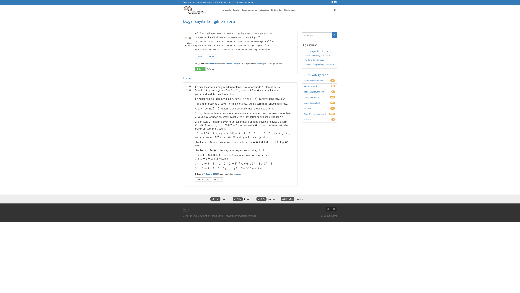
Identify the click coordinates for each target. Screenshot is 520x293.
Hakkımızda (289, 10)
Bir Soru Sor (276, 10)
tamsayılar (211, 56)
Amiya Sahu (217, 215)
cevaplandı (237, 174)
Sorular (236, 10)
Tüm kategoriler (316, 75)
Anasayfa (226, 10)
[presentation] (198, 33)
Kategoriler (264, 10)
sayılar (200, 56)
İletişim (186, 209)
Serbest (211, 64)
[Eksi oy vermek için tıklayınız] (185, 37)
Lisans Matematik (312, 97)
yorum (211, 69)
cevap (201, 69)
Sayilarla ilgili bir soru (314, 60)
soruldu (260, 64)
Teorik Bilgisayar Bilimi (314, 91)
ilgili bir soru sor (204, 179)
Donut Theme (190, 215)
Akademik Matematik (313, 80)
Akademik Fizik (310, 86)
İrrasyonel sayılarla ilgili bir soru (319, 64)
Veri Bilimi (308, 108)
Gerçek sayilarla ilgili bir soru (318, 51)
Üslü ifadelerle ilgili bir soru (317, 55)
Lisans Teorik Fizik (312, 103)
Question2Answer (247, 215)
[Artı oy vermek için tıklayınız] (185, 35)
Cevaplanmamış (249, 10)
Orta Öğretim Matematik (315, 114)
